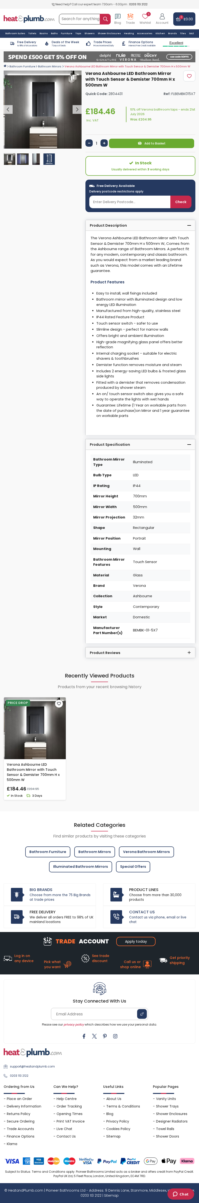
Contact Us (66, 1136)
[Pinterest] (104, 1036)
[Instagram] (115, 1036)
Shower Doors (167, 1136)
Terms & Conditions (123, 1106)
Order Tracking (69, 1106)
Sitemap (113, 1136)
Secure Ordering (20, 1121)
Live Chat (64, 1128)
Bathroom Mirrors (49, 66)
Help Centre (67, 1098)
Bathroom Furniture (22, 66)
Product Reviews (105, 652)
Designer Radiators (172, 1121)
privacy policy (74, 1024)
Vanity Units (166, 1098)
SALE (191, 33)
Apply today (136, 941)
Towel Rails (165, 1128)
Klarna (12, 1143)
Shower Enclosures (171, 1113)
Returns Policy (18, 1113)
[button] (162, 19)
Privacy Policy (117, 1121)
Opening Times (70, 1113)
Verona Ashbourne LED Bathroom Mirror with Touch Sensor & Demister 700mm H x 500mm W (33, 772)
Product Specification (110, 444)
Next (77, 109)
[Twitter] (94, 1036)
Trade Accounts (20, 1128)
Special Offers (133, 866)
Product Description (108, 225)
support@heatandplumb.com (32, 1066)
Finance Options (20, 1136)
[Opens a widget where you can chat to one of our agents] (180, 1194)
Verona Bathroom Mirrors (146, 851)
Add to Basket (155, 143)
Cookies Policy (118, 1128)
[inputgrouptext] (105, 19)
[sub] (89, 143)
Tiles (183, 33)
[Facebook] (84, 1036)
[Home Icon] (5, 66)
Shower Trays (167, 1106)
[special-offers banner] (99, 57)
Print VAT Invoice (71, 1121)
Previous (8, 109)
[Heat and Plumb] (29, 19)
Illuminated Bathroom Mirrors (80, 866)
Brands (172, 33)
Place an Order (19, 1098)
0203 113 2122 (138, 4)
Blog (109, 1113)
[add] (104, 143)
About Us (113, 1098)
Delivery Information (24, 1106)
